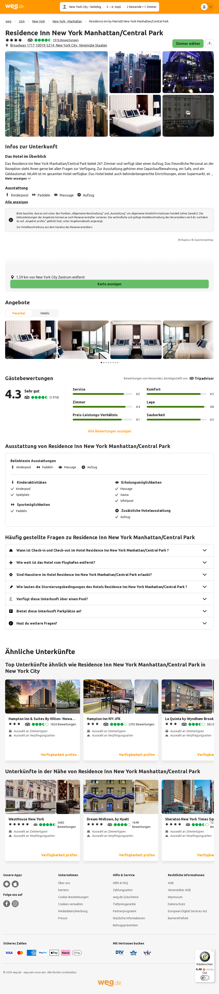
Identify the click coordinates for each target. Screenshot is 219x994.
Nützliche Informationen (129, 918)
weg (8, 21)
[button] (56, 94)
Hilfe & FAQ (120, 883)
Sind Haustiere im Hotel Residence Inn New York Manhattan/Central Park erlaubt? (84, 575)
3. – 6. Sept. (114, 7)
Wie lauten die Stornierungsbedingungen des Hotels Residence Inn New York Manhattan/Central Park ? (101, 587)
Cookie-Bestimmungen (73, 897)
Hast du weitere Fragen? (36, 623)
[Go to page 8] (117, 362)
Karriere (63, 890)
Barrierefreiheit (178, 918)
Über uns (64, 883)
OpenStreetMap (203, 240)
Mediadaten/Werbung (72, 911)
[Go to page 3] (106, 362)
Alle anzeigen (16, 202)
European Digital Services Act (187, 911)
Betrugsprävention (125, 925)
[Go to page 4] (108, 362)
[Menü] (212, 951)
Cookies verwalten (70, 904)
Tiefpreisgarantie (124, 904)
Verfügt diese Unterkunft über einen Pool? (52, 599)
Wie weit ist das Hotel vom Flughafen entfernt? (55, 562)
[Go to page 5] (110, 362)
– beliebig (94, 7)
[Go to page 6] (113, 362)
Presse (62, 918)
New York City (78, 7)
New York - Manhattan (67, 21)
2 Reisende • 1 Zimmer (142, 7)
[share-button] (209, 43)
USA (22, 21)
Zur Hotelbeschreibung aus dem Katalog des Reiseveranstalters (54, 227)
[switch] (205, 977)
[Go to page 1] (101, 362)
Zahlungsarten (123, 890)
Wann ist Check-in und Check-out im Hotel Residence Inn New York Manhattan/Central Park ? (92, 550)
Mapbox (186, 240)
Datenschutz (176, 904)
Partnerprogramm (124, 911)
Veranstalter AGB (179, 890)
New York (38, 21)
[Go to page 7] (115, 362)
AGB (171, 883)
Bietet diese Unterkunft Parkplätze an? (48, 611)
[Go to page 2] (103, 362)
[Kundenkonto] (207, 7)
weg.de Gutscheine (126, 897)
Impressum (175, 897)
